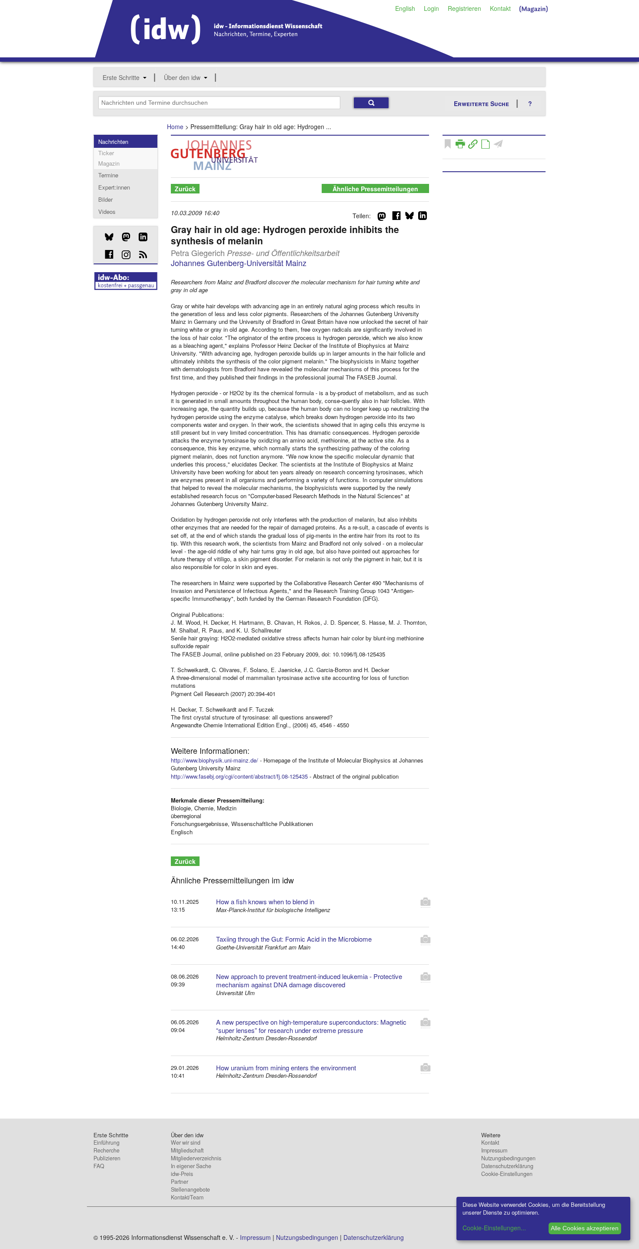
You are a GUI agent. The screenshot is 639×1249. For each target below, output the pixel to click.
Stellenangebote (190, 1189)
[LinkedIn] (139, 237)
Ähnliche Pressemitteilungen (375, 188)
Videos (107, 211)
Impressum (494, 1150)
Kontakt (500, 8)
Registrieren (464, 8)
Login (431, 8)
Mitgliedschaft (187, 1150)
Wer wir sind (185, 1142)
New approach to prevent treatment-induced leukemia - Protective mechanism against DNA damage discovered (309, 980)
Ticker (106, 153)
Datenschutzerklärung (507, 1166)
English (405, 8)
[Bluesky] (105, 237)
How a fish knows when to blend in (265, 901)
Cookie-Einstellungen (506, 1174)
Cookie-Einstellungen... (494, 1228)
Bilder (105, 199)
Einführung (106, 1142)
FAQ (98, 1166)
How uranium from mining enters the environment (286, 1067)
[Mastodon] (122, 237)
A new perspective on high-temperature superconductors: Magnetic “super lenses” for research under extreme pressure (311, 1026)
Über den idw (182, 77)
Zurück (185, 188)
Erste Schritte (121, 77)
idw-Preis (182, 1174)
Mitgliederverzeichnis (196, 1158)
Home (175, 126)
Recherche (106, 1150)
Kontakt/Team (187, 1197)
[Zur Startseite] (274, 54)
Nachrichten (113, 141)
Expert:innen (114, 187)
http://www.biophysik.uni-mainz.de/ (214, 760)
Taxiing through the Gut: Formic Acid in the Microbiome (294, 938)
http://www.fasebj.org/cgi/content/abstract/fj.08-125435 (239, 776)
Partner (179, 1182)
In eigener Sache (191, 1166)
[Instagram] (122, 254)
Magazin (109, 163)
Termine (108, 175)
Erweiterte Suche (481, 103)
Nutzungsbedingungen (508, 1158)
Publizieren (106, 1158)
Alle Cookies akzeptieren (585, 1228)
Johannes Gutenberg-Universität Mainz (238, 262)
